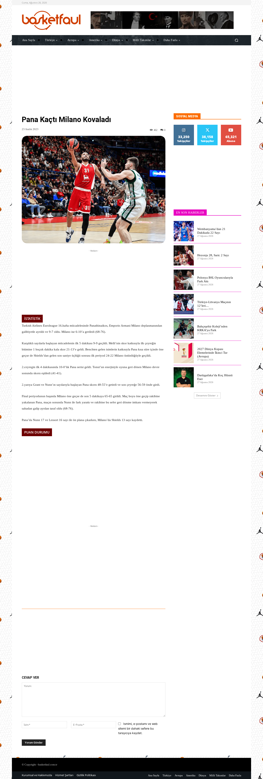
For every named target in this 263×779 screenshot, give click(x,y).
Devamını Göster (206, 395)
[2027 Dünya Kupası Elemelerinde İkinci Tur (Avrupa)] (184, 353)
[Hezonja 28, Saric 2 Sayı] (184, 255)
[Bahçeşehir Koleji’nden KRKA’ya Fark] (184, 328)
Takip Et (184, 126)
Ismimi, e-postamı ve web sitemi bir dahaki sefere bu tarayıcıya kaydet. (138, 728)
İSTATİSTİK (32, 318)
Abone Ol (231, 126)
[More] (144, 597)
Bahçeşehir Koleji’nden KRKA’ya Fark (212, 328)
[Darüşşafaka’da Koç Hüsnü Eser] (184, 377)
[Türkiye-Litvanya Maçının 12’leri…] (184, 304)
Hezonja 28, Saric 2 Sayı (213, 255)
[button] (236, 40)
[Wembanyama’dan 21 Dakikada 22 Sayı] (184, 231)
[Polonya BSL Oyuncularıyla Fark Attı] (184, 280)
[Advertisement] (131, 84)
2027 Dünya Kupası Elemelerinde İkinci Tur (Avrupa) (212, 352)
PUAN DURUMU (37, 432)
